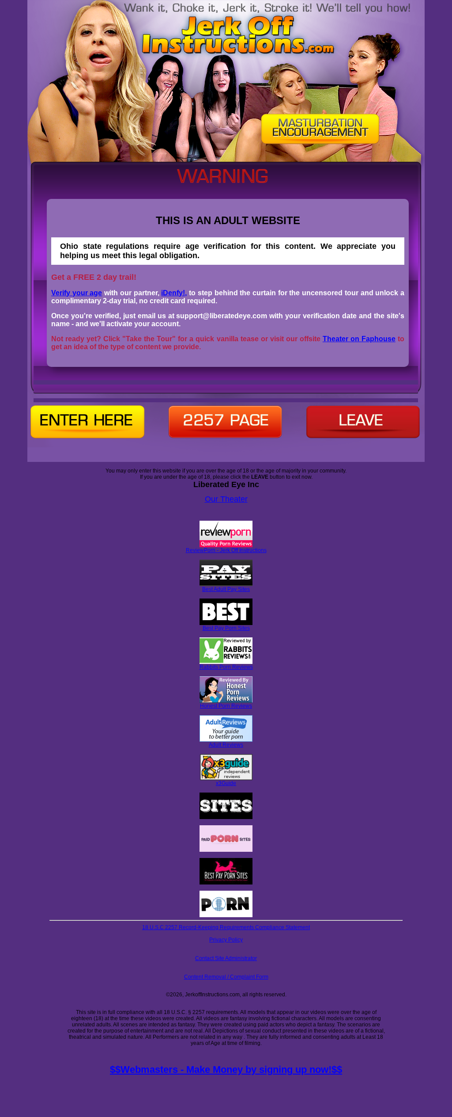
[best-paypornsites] (226, 883)
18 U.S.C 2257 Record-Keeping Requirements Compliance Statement (226, 927)
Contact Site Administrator (226, 958)
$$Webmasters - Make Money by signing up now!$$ (226, 1069)
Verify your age (76, 293)
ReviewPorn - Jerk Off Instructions (226, 550)
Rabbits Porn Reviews (226, 667)
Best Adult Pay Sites (226, 589)
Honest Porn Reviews (226, 706)
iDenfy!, (174, 293)
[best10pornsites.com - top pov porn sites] (226, 817)
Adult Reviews (226, 745)
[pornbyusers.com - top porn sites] (226, 915)
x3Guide (226, 783)
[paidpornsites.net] (226, 850)
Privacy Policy (226, 940)
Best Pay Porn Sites (226, 628)
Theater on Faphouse (359, 339)
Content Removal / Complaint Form (226, 977)
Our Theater (226, 499)
